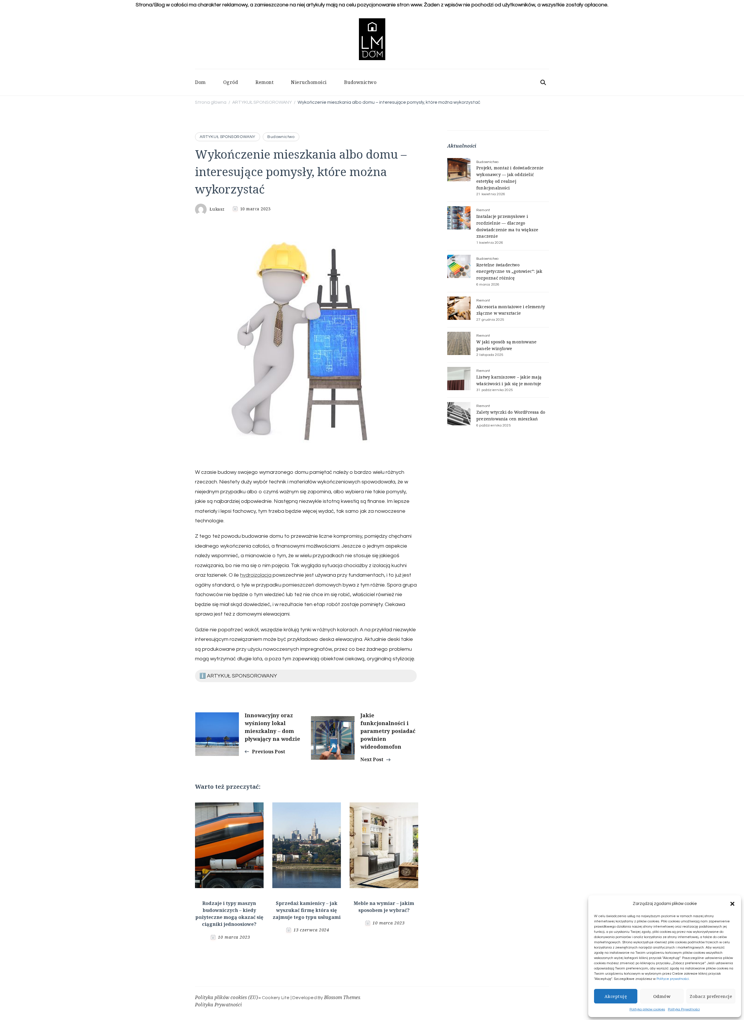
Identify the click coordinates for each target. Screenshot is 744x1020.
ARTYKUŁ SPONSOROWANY (227, 137)
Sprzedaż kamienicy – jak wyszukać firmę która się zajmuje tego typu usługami (307, 910)
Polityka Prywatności (684, 1009)
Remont (264, 82)
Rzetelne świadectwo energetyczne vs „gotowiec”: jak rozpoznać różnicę (509, 271)
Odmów (662, 996)
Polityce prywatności (673, 979)
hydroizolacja (255, 575)
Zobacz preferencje (711, 996)
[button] (732, 904)
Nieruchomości (309, 82)
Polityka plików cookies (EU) (226, 997)
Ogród (230, 82)
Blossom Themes (342, 997)
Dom (200, 82)
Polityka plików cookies (647, 1009)
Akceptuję (615, 996)
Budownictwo (360, 82)
